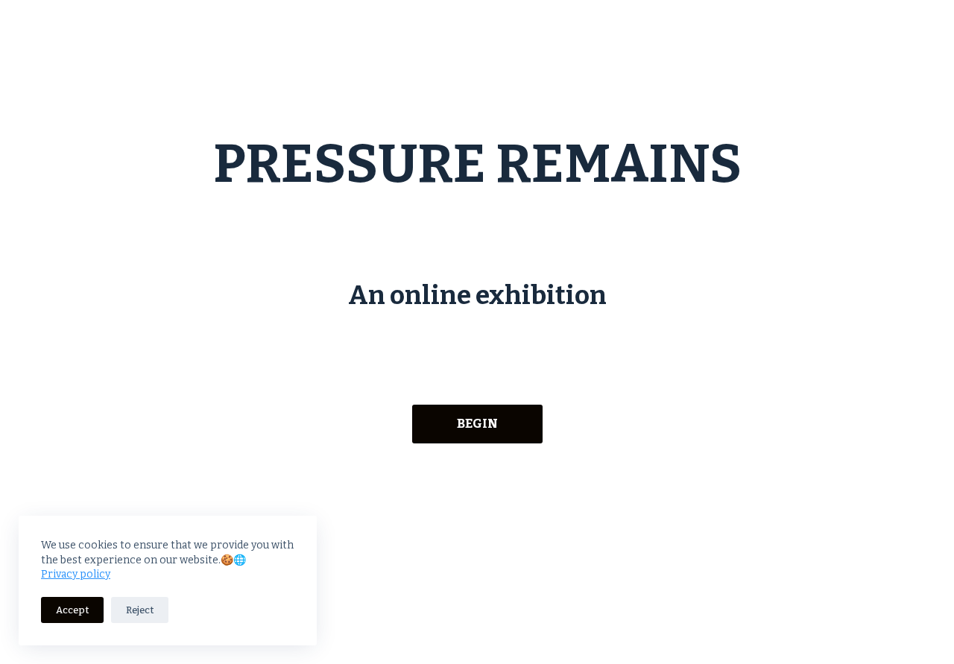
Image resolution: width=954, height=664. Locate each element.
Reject (140, 610)
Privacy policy (75, 574)
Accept (72, 610)
